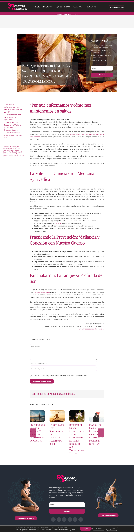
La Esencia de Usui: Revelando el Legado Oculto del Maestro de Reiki (57, 434)
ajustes (72, 530)
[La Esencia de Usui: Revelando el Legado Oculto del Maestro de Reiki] (57, 411)
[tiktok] (130, 14)
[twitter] (115, 14)
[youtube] (126, 14)
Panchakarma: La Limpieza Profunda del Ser (13, 135)
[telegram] (122, 14)
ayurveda (14, 154)
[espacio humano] (17, 4)
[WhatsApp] (104, 23)
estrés (59, 223)
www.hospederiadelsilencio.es (91, 329)
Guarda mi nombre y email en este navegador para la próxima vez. (59, 376)
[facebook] (111, 14)
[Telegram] (107, 23)
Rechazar (99, 529)
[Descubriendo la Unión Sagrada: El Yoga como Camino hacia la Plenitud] (37, 411)
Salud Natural (17, 152)
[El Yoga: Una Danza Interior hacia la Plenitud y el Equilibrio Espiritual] (96, 411)
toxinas (21, 156)
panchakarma (8, 156)
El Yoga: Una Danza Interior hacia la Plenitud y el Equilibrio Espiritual (96, 434)
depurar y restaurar (42, 292)
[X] (97, 23)
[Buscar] (98, 6)
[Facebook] (93, 23)
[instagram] (119, 14)
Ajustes (112, 529)
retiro (16, 156)
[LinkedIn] (100, 23)
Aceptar (85, 529)
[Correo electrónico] (110, 23)
